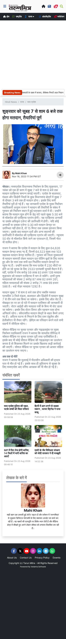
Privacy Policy (42, 557)
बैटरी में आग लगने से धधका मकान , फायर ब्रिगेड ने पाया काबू (47, 409)
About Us (12, 557)
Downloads (58, 557)
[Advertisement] (33, 54)
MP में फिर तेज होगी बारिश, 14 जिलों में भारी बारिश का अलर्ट (16, 453)
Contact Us (26, 557)
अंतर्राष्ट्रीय (46, 16)
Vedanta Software (38, 567)
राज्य (22, 101)
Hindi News (11, 101)
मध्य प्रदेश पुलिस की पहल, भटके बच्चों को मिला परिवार (16, 407)
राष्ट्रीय (18, 16)
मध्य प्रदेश (31, 101)
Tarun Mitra (29, 563)
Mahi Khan (33, 510)
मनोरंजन (60, 16)
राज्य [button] (30, 16)
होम (7, 16)
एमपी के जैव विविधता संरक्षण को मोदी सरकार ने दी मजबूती (48, 452)
